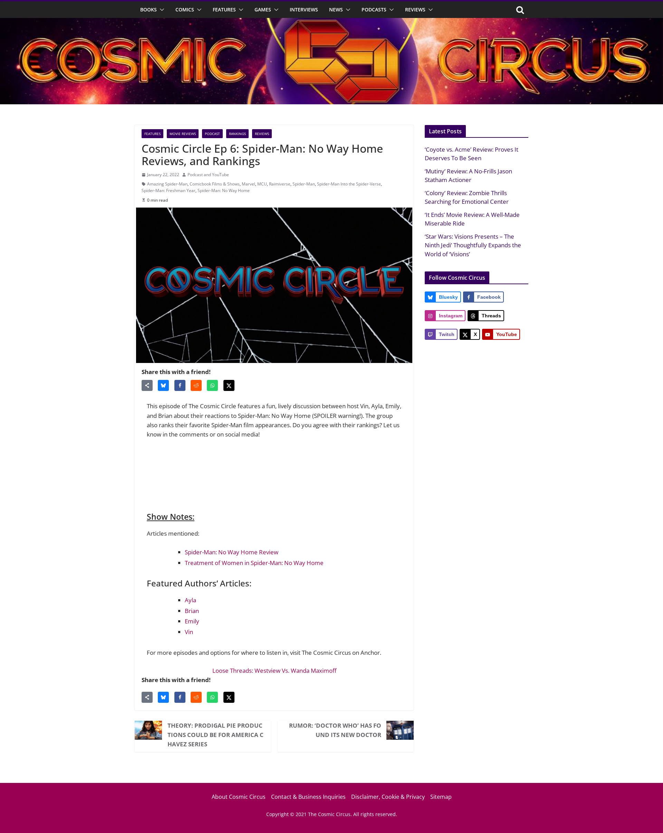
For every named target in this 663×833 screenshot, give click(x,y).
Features (224, 9)
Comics (184, 9)
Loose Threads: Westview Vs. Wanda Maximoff (274, 670)
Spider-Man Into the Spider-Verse (349, 184)
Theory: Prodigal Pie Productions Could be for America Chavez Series (215, 734)
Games (262, 9)
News (336, 9)
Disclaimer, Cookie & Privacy (388, 797)
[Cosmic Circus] (331, 23)
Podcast (212, 133)
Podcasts (374, 9)
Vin (189, 632)
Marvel (248, 184)
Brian (192, 611)
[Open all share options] (147, 385)
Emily (192, 621)
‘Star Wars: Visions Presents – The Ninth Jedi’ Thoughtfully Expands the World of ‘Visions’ (473, 245)
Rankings (237, 133)
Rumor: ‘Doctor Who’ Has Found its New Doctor (335, 730)
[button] (160, 10)
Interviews (304, 9)
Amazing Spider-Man (167, 184)
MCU (262, 184)
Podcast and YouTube (208, 175)
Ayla (190, 600)
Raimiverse (279, 184)
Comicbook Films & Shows (215, 184)
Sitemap (441, 797)
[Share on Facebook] (179, 385)
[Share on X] (228, 385)
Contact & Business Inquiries (308, 797)
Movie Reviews (183, 133)
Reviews (415, 9)
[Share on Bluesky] (163, 385)
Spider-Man (303, 184)
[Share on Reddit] (196, 385)
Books (148, 9)
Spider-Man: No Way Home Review (231, 552)
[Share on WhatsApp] (212, 385)
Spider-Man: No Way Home (224, 190)
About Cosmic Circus (239, 797)
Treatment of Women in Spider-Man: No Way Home (254, 563)
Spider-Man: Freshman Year (168, 190)
